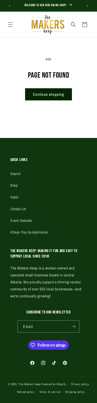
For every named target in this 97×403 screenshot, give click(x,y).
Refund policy (25, 392)
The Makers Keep (30, 384)
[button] (10, 24)
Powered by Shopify (53, 384)
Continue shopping (48, 94)
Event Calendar (21, 220)
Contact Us (18, 209)
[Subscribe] (73, 326)
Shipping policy (75, 392)
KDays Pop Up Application (29, 232)
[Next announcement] (87, 5)
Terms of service (50, 392)
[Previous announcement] (9, 5)
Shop (14, 185)
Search (15, 173)
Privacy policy (80, 384)
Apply (14, 197)
